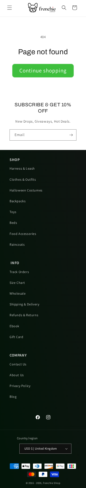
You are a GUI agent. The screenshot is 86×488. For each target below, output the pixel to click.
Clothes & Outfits (23, 179)
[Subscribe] (71, 135)
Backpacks (18, 201)
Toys (13, 212)
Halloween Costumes (26, 190)
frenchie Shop (51, 483)
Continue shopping (43, 70)
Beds (13, 222)
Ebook (14, 326)
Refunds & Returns (24, 315)
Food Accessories (23, 234)
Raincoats (17, 244)
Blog (13, 396)
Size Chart (17, 282)
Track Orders (19, 272)
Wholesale (18, 293)
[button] (9, 7)
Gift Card (16, 337)
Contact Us (18, 364)
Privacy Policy (20, 386)
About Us (17, 375)
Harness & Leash (22, 168)
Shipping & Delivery (24, 304)
